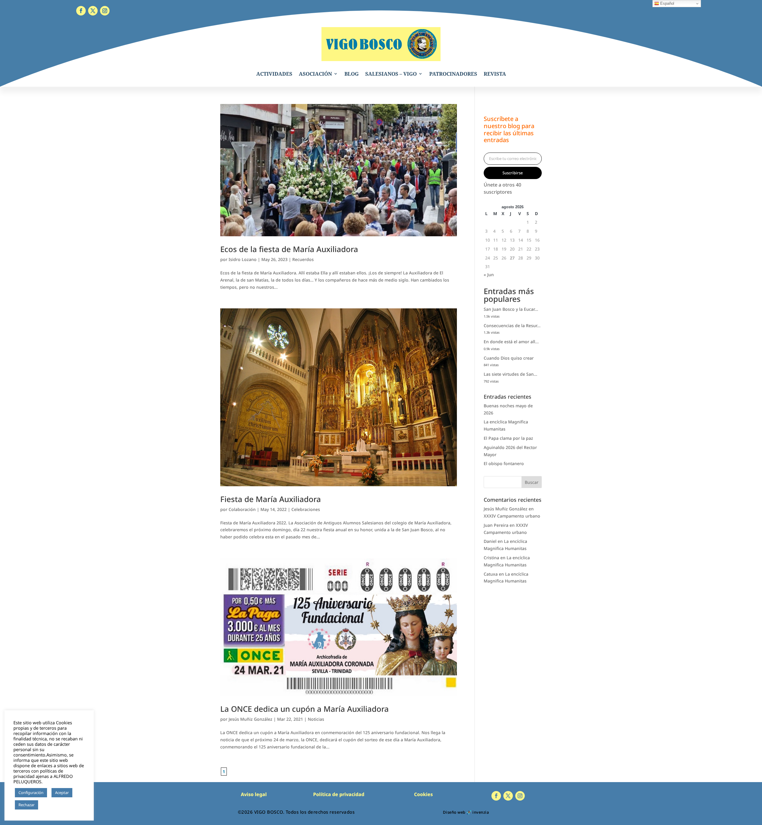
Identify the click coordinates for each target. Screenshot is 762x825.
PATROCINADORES (453, 73)
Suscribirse (512, 172)
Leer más (49, 805)
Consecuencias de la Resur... (512, 325)
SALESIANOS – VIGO (391, 73)
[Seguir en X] (93, 10)
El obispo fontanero (504, 463)
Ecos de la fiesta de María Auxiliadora (289, 249)
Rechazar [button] (26, 804)
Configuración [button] (30, 792)
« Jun (489, 274)
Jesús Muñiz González (250, 719)
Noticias (316, 719)
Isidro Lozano (243, 259)
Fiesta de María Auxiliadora (270, 499)
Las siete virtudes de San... (510, 374)
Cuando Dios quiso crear (509, 358)
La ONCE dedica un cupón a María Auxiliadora (304, 708)
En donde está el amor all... (511, 341)
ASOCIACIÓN (315, 73)
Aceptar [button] (62, 792)
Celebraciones (305, 509)
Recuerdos (303, 259)
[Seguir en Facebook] (81, 10)
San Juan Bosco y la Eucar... (511, 309)
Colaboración (242, 509)
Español (666, 3)
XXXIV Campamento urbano (512, 516)
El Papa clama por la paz (508, 438)
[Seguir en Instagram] (105, 10)
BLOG (351, 73)
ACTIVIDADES (274, 73)
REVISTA (495, 73)
